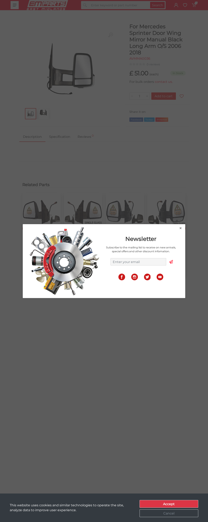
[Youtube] (160, 277)
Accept (169, 504)
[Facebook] (121, 277)
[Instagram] (134, 277)
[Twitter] (147, 277)
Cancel (168, 513)
